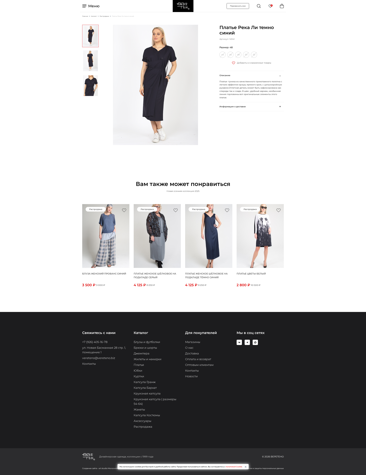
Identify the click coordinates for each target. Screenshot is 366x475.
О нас (189, 347)
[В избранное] (124, 210)
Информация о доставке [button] (232, 106)
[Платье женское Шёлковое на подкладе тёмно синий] (208, 236)
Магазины (192, 342)
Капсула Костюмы (147, 415)
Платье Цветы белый (251, 273)
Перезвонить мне (238, 6)
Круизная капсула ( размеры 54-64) (155, 401)
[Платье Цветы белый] (260, 236)
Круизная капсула (147, 393)
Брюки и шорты (145, 347)
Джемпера (141, 353)
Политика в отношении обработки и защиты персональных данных (251, 468)
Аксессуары (142, 421)
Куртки (139, 376)
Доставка (192, 353)
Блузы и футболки (147, 342)
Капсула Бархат (145, 387)
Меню (93, 6)
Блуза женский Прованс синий (104, 273)
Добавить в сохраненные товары (253, 63)
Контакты (89, 363)
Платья (139, 365)
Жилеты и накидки (147, 359)
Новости (191, 376)
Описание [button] (224, 75)
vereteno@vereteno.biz (98, 358)
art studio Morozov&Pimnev (111, 468)
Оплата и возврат (198, 359)
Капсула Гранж (145, 382)
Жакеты (139, 409)
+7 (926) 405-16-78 (95, 342)
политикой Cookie (234, 467)
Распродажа (143, 426)
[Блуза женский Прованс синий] (105, 236)
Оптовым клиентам (199, 365)
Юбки (138, 370)
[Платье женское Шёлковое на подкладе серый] (157, 236)
